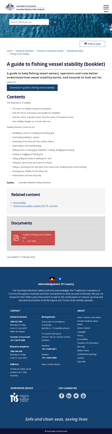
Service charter (83, 328)
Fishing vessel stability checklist (35, 206)
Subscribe (81, 361)
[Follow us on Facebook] (61, 395)
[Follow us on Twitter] (76, 395)
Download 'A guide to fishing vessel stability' (32, 87)
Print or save (94, 44)
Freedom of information (88, 343)
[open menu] (106, 7)
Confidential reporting (86, 354)
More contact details (51, 364)
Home (9, 50)
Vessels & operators (25, 50)
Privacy (80, 335)
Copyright (81, 332)
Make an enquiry (17, 331)
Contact (80, 358)
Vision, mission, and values (89, 317)
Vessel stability (19, 202)
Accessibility (82, 339)
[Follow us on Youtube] (83, 395)
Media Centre (83, 350)
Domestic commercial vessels (50, 50)
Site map (81, 346)
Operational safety (75, 50)
